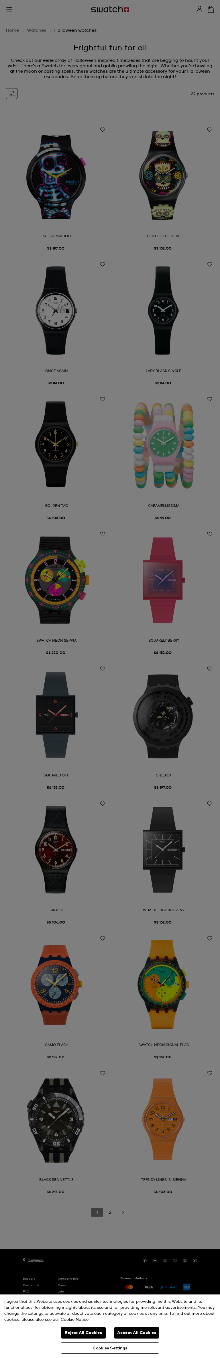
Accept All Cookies (136, 1333)
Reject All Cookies (83, 1333)
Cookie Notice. (75, 1320)
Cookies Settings (110, 1348)
